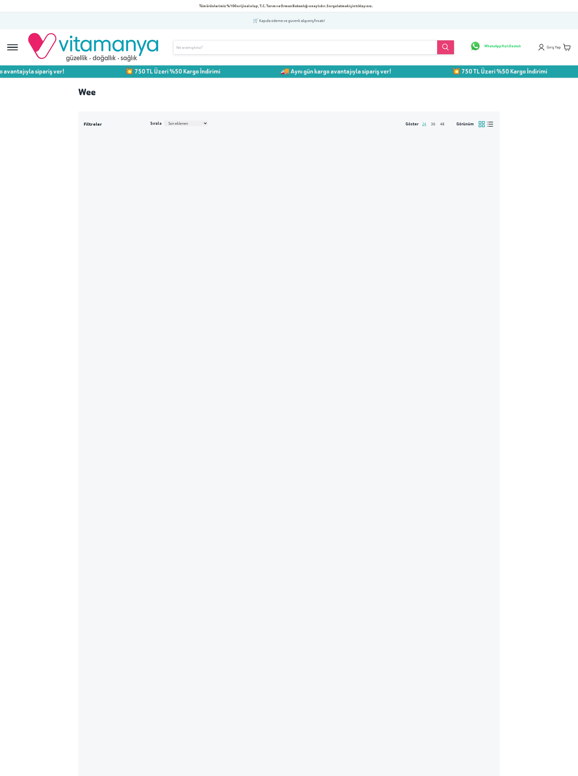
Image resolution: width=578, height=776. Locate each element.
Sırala (156, 123)
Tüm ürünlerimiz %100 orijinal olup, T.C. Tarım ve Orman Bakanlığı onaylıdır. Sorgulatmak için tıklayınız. (286, 5)
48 (442, 124)
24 (424, 124)
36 (433, 124)
